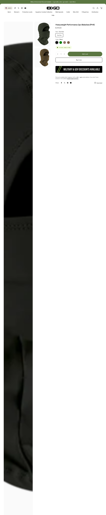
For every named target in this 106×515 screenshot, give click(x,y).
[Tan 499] (64, 42)
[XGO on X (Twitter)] (18, 8)
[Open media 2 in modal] (42, 34)
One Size (59, 35)
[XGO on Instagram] (22, 8)
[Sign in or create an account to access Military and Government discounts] (78, 69)
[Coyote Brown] (68, 42)
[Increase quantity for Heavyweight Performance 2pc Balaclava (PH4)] (64, 54)
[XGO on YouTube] (25, 8)
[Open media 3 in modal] (42, 57)
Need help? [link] (99, 82)
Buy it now (79, 60)
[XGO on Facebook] (15, 8)
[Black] (56, 42)
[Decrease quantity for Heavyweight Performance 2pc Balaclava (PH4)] (57, 54)
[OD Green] (60, 42)
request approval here (73, 78)
